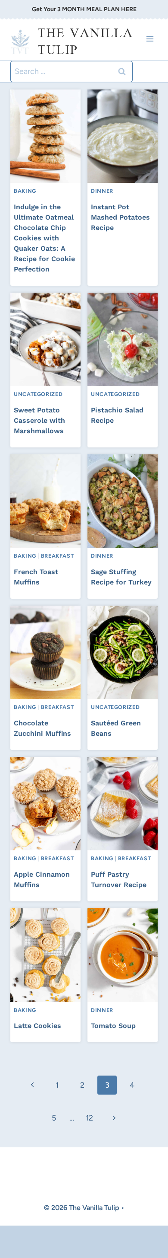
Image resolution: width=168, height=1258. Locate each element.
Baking (25, 191)
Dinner (102, 191)
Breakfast (57, 555)
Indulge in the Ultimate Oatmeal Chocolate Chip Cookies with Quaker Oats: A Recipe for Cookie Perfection (44, 238)
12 (89, 1118)
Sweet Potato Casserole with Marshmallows (39, 420)
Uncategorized (38, 394)
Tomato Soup (113, 1026)
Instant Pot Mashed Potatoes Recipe (120, 217)
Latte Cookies (37, 1026)
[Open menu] (150, 39)
